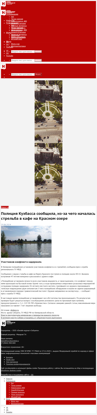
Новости (10, 20)
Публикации (12, 23)
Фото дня (15, 44)
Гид (12, 25)
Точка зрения (17, 19)
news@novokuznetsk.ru (10, 341)
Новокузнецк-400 (19, 21)
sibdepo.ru (14, 310)
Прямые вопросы (19, 26)
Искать (38, 52)
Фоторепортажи (18, 46)
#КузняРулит (16, 39)
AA (32, 374)
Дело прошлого (18, 37)
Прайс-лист (10, 359)
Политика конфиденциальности (18, 364)
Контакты (9, 357)
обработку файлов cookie (11, 370)
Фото (8, 32)
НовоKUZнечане (18, 23)
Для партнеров (12, 362)
